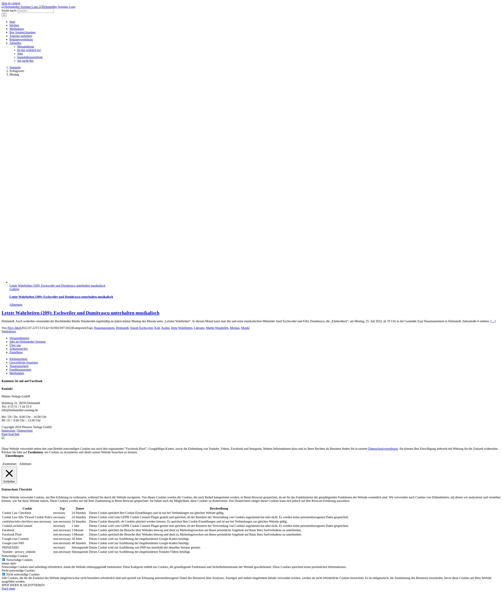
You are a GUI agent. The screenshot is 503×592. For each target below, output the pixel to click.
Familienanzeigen (20, 369)
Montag (235, 328)
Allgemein (15, 304)
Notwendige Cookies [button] (15, 556)
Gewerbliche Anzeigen (23, 362)
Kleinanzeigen (18, 359)
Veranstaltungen (19, 338)
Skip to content (11, 3)
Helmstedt (122, 328)
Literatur (199, 328)
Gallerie (14, 289)
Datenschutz (25, 430)
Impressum (8, 430)
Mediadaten (16, 373)
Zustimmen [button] (10, 463)
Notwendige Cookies (19, 560)
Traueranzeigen (18, 366)
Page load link (10, 434)
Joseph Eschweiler (141, 328)
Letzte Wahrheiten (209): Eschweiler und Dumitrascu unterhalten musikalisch (57, 285)
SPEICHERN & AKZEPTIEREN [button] (23, 585)
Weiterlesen (9, 331)
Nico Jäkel (14, 328)
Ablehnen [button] (25, 463)
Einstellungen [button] (15, 455)
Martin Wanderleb (217, 328)
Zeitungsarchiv (18, 348)
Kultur (165, 328)
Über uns (15, 345)
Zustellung (16, 352)
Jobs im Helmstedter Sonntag (27, 341)
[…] (493, 321)
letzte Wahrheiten (181, 328)
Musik (245, 328)
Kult (157, 328)
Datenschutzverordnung (383, 448)
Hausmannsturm (104, 328)
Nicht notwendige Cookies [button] (18, 570)
